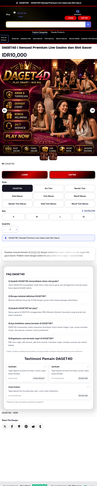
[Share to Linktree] (19, 426)
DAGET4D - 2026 (10, 413)
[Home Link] (21, 15)
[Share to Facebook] (12, 426)
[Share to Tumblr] (40, 426)
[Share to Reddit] (33, 426)
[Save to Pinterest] (26, 426)
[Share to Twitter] (5, 426)
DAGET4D (35, 252)
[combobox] (46, 24)
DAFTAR (84, 18)
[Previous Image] (4, 110)
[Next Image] (92, 110)
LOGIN (70, 18)
